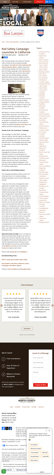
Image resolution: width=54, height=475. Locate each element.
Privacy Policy (26, 407)
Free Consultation (45, 5)
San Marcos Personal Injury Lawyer (43, 192)
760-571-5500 (11, 420)
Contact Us (40, 2)
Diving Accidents (44, 102)
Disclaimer (18, 407)
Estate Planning (44, 126)
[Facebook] (3, 428)
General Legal (43, 140)
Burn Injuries (43, 76)
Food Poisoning (44, 138)
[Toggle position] (46, 430)
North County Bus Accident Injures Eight (14, 259)
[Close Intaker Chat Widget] (49, 430)
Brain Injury (42, 74)
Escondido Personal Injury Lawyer (43, 122)
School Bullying (43, 196)
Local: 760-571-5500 (42, 7)
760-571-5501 (9, 422)
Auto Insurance (43, 62)
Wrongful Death (26, 269)
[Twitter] (6, 428)
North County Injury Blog (12, 42)
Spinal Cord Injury (44, 202)
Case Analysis (43, 88)
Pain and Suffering (44, 166)
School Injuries (43, 198)
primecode (13, 252)
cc (27, 252)
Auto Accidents (13, 269)
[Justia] (10, 428)
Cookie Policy (24, 445)
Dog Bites (42, 104)
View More (27, 328)
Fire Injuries (42, 132)
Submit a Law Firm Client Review (27, 334)
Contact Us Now (40, 385)
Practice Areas (27, 2)
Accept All (8, 470)
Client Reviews (27, 285)
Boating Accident (44, 72)
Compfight (22, 252)
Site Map (33, 407)
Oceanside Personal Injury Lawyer (43, 162)
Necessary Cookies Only (24, 470)
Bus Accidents (43, 78)
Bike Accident (43, 70)
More (50, 2)
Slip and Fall (43, 200)
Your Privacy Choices (12, 445)
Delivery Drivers (44, 100)
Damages (42, 94)
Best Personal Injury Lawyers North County (43, 66)
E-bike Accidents (44, 114)
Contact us (5, 248)
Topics (39, 48)
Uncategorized (43, 208)
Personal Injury (43, 172)
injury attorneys (22, 124)
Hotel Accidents (44, 142)
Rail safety (25, 71)
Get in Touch (7, 353)
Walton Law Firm (11, 246)
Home (5, 2)
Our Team (15, 2)
